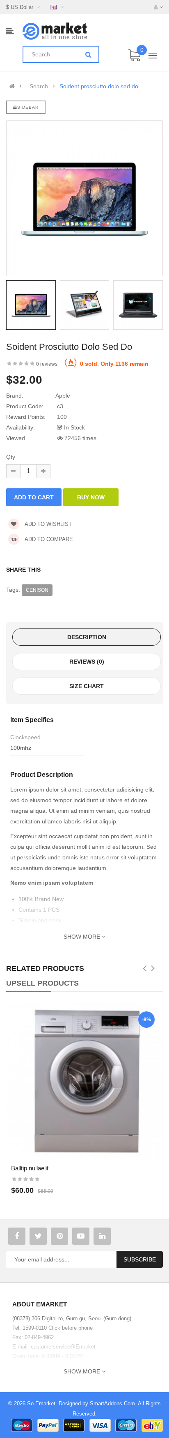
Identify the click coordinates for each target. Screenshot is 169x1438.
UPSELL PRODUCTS (42, 983)
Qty (10, 457)
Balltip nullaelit (29, 1168)
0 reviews (46, 364)
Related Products (45, 968)
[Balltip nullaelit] (84, 1081)
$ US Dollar (21, 7)
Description (86, 637)
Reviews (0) (86, 661)
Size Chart (86, 686)
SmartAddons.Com (112, 1403)
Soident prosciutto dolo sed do (98, 86)
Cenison (37, 590)
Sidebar (28, 107)
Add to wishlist (47, 524)
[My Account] (158, 7)
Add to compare (48, 539)
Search (39, 86)
